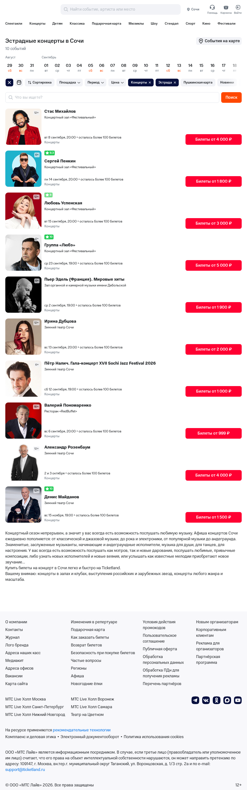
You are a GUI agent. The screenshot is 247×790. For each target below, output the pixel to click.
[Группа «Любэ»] (23, 253)
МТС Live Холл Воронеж (92, 699)
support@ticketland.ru (25, 770)
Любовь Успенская (63, 203)
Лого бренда (16, 645)
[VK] (206, 700)
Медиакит (14, 661)
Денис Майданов (61, 497)
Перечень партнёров (162, 684)
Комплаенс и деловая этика (30, 737)
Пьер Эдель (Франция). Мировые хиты (84, 279)
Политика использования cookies (154, 737)
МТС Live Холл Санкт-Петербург (34, 707)
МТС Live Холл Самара (91, 707)
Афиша (77, 676)
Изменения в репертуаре (94, 622)
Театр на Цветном (87, 715)
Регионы (79, 668)
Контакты (14, 630)
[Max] (227, 700)
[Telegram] (195, 700)
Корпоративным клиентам (211, 632)
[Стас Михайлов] (23, 127)
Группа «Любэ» (59, 245)
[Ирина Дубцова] (23, 337)
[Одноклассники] (216, 700)
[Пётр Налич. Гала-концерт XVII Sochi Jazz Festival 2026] (23, 378)
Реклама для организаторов (210, 646)
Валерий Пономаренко (67, 405)
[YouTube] (238, 700)
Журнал (12, 637)
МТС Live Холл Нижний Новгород (35, 715)
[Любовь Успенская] (23, 211)
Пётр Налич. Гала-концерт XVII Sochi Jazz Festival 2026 (100, 363)
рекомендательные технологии (81, 730)
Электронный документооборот (90, 737)
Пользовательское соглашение (160, 638)
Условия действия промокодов (159, 625)
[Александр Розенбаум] (23, 462)
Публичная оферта (160, 649)
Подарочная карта (88, 630)
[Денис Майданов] (23, 504)
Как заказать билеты (90, 637)
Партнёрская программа (208, 659)
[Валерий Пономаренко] (23, 420)
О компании (16, 622)
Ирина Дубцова (60, 321)
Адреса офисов (19, 668)
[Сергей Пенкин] (23, 169)
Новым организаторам (217, 622)
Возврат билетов (86, 645)
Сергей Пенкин (59, 161)
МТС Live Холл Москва (25, 699)
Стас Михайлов (60, 111)
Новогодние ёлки (86, 684)
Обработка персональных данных (163, 659)
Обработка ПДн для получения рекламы (161, 673)
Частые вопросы (86, 661)
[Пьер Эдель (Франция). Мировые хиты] (23, 295)
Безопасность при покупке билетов (103, 653)
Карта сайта (16, 684)
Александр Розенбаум (67, 447)
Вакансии (13, 676)
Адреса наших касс (23, 653)
